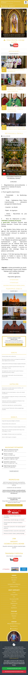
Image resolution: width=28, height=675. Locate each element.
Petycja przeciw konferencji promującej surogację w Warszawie (13, 363)
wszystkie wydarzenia (14, 471)
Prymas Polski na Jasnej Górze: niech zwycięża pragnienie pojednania (14, 527)
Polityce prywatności (13, 658)
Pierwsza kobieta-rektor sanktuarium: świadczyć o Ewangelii (13, 523)
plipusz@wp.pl (5, 6)
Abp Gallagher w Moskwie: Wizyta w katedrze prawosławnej (12, 516)
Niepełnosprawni (14, 603)
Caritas (14, 592)
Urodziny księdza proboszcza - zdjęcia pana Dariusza (15, 89)
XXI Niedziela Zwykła (14, 133)
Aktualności (14, 52)
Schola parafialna (14, 594)
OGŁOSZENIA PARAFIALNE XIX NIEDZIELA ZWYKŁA (14, 285)
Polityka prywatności (14, 586)
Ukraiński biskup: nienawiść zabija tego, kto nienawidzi (14, 519)
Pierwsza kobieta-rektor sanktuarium (9, 356)
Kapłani (14, 582)
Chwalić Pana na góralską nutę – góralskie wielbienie (12, 405)
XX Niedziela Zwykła (14, 282)
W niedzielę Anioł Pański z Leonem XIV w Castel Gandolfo (14, 530)
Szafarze (14, 605)
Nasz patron (14, 579)
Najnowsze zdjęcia (14, 290)
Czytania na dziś (14, 613)
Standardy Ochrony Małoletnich (14, 584)
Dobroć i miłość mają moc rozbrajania (9, 437)
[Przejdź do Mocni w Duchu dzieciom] (14, 569)
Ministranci (14, 601)
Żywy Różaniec (14, 607)
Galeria (14, 618)
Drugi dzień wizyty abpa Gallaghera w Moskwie (11, 420)
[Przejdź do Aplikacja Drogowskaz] (5, 569)
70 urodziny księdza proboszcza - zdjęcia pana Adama (15, 109)
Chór (14, 596)
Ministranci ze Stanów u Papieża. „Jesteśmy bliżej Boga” (14, 533)
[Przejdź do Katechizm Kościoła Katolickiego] (23, 569)
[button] (23, 11)
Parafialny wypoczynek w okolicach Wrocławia (16, 128)
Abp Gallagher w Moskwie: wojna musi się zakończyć (12, 434)
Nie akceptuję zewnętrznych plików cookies (14, 671)
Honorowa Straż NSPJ (14, 599)
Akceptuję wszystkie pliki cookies (14, 505)
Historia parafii (14, 577)
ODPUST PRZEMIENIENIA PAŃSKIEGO (15, 70)
